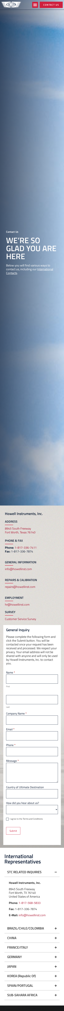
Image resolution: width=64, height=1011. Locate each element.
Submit (13, 831)
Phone (10, 745)
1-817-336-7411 (26, 547)
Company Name (16, 714)
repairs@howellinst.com (20, 587)
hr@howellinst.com (17, 604)
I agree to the (26, 818)
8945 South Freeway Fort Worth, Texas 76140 (20, 530)
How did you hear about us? (22, 803)
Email (10, 729)
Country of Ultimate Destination (25, 787)
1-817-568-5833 (30, 903)
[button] (35, 5)
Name (10, 672)
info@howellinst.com (18, 569)
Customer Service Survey (20, 619)
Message (12, 761)
